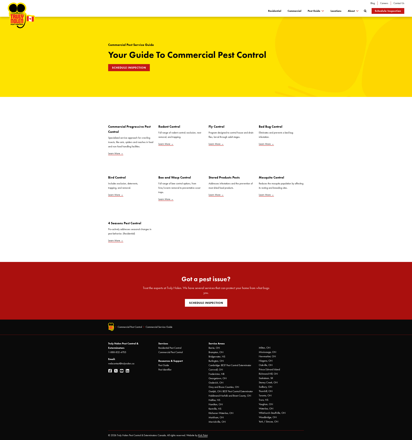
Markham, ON (216, 417)
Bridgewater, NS (217, 356)
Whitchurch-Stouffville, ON (272, 412)
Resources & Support (170, 360)
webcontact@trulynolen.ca (121, 363)
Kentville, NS (215, 408)
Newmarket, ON (267, 356)
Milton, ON (264, 347)
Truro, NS (263, 399)
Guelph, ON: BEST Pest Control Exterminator (231, 391)
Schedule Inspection (388, 10)
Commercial (294, 10)
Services (163, 343)
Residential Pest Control (169, 347)
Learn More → (115, 194)
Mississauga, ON (267, 352)
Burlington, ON (216, 360)
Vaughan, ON (266, 404)
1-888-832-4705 (117, 352)
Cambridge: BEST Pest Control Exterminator (230, 365)
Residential (274, 10)
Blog (372, 3)
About (351, 10)
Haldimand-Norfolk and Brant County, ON (230, 395)
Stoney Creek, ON (268, 382)
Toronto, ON (265, 395)
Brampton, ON (216, 352)
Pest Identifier (165, 369)
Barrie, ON (214, 347)
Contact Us (398, 3)
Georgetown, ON (218, 378)
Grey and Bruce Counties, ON (224, 386)
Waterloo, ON (266, 408)
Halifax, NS (214, 400)
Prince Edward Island (269, 369)
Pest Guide (314, 10)
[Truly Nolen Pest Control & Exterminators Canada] (21, 16)
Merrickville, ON (217, 421)
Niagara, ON (265, 360)
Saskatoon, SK (266, 378)
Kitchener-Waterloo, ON (221, 413)
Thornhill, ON (265, 391)
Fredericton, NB (216, 373)
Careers (384, 3)
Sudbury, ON (265, 386)
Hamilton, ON (216, 404)
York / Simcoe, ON (268, 421)
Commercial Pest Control (130, 326)
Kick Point (203, 435)
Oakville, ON (265, 365)
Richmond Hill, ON (268, 373)
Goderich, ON (216, 382)
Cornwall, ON (216, 369)
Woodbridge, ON (268, 417)
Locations (336, 10)
